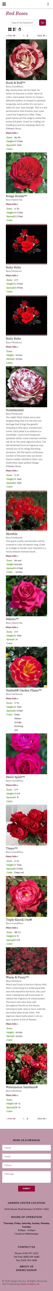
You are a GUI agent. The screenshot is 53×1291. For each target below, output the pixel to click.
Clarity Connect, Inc (29, 1283)
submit (26, 1188)
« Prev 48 (10, 35)
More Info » (12, 133)
